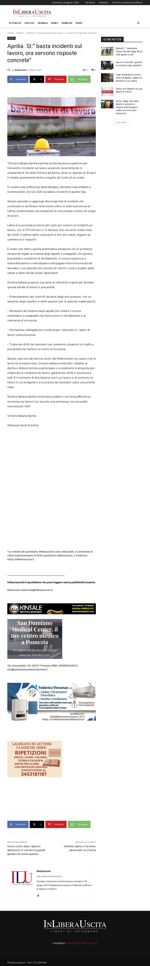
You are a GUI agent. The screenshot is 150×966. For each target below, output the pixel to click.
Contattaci (103, 2)
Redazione (21, 70)
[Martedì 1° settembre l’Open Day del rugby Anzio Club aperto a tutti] (107, 51)
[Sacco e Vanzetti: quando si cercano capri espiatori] (107, 65)
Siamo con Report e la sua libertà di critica (129, 90)
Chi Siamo (90, 2)
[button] (138, 23)
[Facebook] (38, 894)
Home (10, 33)
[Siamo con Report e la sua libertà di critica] (107, 91)
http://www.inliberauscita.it (49, 876)
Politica (29, 23)
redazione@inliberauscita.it (82, 943)
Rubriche (67, 23)
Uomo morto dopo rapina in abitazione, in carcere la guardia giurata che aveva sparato (26, 850)
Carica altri (120, 122)
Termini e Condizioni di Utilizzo (127, 2)
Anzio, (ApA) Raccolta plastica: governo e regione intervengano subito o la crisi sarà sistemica (127, 107)
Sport (79, 23)
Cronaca (43, 23)
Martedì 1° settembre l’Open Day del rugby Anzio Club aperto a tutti (129, 51)
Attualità (15, 23)
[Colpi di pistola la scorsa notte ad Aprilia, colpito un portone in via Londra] (107, 77)
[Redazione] (9, 70)
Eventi (54, 23)
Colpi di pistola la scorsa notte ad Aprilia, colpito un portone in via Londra (129, 77)
